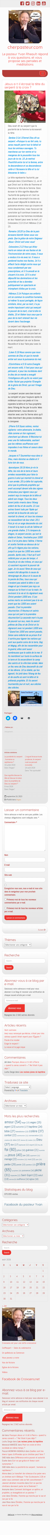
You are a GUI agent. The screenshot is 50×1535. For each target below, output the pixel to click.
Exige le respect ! (11, 1043)
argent (10, 1126)
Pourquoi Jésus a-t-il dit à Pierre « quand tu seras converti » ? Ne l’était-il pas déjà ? (23, 1065)
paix (39, 1159)
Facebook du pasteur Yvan (23, 1204)
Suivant (41, 930)
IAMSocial (11, 1515)
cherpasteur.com (25, 47)
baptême (35, 1126)
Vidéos (5, 1372)
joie (26, 1155)
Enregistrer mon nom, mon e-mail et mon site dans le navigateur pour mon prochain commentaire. (23, 891)
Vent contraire (10, 1030)
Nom (6, 854)
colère (36, 1131)
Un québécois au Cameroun (13, 1352)
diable (32, 1140)
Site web (8, 874)
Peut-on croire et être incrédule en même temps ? (21, 1446)
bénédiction (22, 1131)
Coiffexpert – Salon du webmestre (16, 1347)
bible (9, 1131)
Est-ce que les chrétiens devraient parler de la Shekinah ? (22, 1484)
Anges (18, 799)
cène (16, 1140)
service (12, 1179)
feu (40, 1145)
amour (12, 1122)
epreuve (24, 1145)
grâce (21, 1150)
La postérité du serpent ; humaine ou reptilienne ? (13, 759)
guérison (32, 1150)
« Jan (4, 1305)
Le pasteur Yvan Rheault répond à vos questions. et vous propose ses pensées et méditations (25, 59)
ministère (22, 1159)
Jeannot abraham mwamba (13, 1482)
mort (31, 1159)
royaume (15, 1175)
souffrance (23, 1179)
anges (35, 1122)
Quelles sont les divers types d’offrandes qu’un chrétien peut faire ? (23, 1453)
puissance (28, 1170)
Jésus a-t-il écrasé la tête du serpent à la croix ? (24, 85)
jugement (35, 1155)
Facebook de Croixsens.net (21, 1379)
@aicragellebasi (36, 1515)
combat (10, 1135)
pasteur (31, 1164)
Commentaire (10, 822)
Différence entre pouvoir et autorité (30, 1457)
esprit (33, 1145)
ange (26, 1122)
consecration (36, 1135)
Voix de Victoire (8, 1362)
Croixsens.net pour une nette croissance (19, 1343)
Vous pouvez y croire (10, 1357)
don (14, 1144)
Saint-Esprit (29, 1175)
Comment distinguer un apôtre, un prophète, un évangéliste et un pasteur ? (22, 1491)
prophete (16, 1171)
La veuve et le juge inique (14, 1047)
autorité (22, 1126)
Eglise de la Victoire (10, 1367)
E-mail (7, 864)
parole (20, 1164)
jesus (15, 1155)
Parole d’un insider (12, 1040)
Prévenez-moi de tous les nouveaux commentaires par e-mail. (20, 901)
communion (22, 1135)
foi (10, 1149)
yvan (4, 1495)
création (8, 1140)
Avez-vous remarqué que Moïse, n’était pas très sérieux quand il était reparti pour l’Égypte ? (24, 1035)
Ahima (4, 1473)
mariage (10, 1159)
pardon (10, 1164)
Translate (24, 1090)
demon (24, 1140)
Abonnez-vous (14, 1008)
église (33, 1179)
